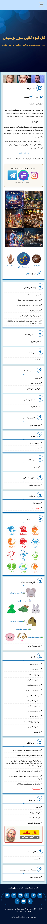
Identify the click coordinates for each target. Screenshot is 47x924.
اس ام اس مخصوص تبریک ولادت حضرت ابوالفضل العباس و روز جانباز (25, 322)
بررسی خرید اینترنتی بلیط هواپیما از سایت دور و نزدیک (25, 777)
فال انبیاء (37, 360)
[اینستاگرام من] (20, 895)
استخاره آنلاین (35, 341)
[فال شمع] (14, 219)
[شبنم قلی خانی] (10, 79)
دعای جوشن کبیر (34, 443)
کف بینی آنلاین (35, 406)
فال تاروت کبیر (35, 669)
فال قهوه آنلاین (23, 153)
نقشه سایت (15, 917)
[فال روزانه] (14, 200)
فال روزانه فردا (35, 877)
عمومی (28, 273)
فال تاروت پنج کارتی (33, 695)
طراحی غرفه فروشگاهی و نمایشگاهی (28, 784)
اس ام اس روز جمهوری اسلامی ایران (28, 305)
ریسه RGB (36, 503)
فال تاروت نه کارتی (34, 706)
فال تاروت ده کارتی (34, 711)
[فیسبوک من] (26, 895)
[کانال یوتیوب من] (23, 901)
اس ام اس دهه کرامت (33, 294)
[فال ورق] (14, 238)
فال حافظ (37, 807)
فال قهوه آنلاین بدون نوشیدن (24, 37)
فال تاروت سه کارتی (33, 685)
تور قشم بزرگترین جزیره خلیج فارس (28, 771)
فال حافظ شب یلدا (34, 817)
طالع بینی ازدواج (35, 425)
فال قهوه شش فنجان (33, 388)
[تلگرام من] (33, 895)
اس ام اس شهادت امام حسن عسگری (28, 300)
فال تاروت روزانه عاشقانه (31, 721)
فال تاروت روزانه (34, 664)
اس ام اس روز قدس (33, 310)
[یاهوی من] (39, 895)
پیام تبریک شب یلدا (34, 823)
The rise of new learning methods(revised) (28, 755)
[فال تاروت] (33, 200)
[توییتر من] (7, 895)
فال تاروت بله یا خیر (33, 726)
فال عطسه (37, 859)
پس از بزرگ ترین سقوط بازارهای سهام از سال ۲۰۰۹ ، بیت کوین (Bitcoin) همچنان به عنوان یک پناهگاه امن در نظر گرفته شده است (24, 763)
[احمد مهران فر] (37, 79)
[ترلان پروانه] (24, 79)
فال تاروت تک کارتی (33, 680)
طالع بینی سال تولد (34, 646)
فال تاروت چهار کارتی (33, 690)
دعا (39, 448)
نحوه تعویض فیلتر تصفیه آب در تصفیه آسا (26, 750)
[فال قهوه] (33, 219)
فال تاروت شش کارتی (33, 700)
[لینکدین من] (17, 901)
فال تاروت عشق (35, 716)
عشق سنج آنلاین (34, 485)
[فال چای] (33, 238)
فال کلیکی (37, 466)
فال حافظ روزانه (35, 812)
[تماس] (13, 895)
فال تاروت (37, 732)
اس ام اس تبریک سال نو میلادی (30, 315)
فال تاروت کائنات (34, 674)
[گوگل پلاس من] (30, 901)
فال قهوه (31, 88)
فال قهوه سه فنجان (34, 383)
